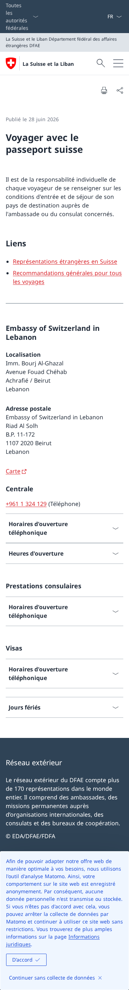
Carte (13, 471)
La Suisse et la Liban (48, 63)
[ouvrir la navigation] (118, 63)
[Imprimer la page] (104, 90)
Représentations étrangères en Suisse (65, 261)
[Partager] (120, 90)
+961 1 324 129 (26, 504)
